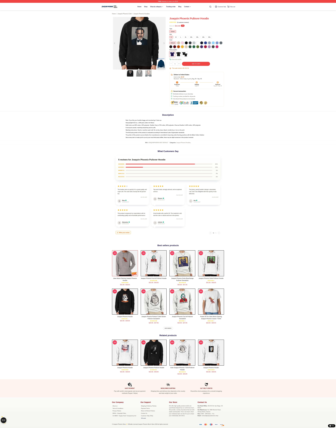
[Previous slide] (115, 43)
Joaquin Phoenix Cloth (125, 13)
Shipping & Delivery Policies (148, 406)
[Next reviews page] (218, 232)
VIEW (125, 274)
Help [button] (333, 425)
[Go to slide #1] (130, 73)
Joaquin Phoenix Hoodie (125, 316)
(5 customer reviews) (183, 22)
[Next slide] (164, 43)
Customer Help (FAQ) (147, 415)
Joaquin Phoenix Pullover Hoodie (153, 367)
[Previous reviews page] (210, 232)
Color (170, 40)
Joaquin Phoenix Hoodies (141, 13)
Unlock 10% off (3, 420)
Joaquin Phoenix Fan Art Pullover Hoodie (154, 278)
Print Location (173, 49)
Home (114, 13)
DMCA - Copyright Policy (119, 413)
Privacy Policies (117, 411)
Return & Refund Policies (148, 411)
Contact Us (144, 413)
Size (170, 34)
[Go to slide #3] (148, 73)
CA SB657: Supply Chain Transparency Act (124, 415)
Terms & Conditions (118, 408)
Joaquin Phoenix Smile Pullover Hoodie (211, 278)
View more (168, 328)
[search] (210, 6)
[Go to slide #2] (139, 73)
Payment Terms (145, 408)
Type (170, 28)
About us (115, 406)
